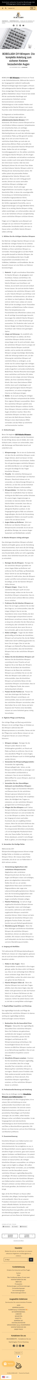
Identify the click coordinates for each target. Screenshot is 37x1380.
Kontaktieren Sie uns (24, 1339)
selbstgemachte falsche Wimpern (13, 120)
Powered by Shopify (24, 1373)
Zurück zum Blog (18, 1240)
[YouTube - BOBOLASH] (23, 25)
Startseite (5, 21)
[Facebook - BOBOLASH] (13, 25)
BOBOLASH (14, 1373)
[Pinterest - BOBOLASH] (20, 25)
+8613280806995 (11, 1339)
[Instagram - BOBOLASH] (17, 25)
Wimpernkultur (14, 21)
